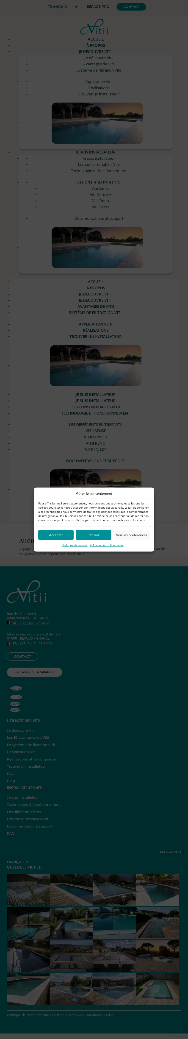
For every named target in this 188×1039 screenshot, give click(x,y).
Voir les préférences (131, 535)
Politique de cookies (75, 545)
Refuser (94, 535)
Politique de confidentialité (107, 545)
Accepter (56, 535)
